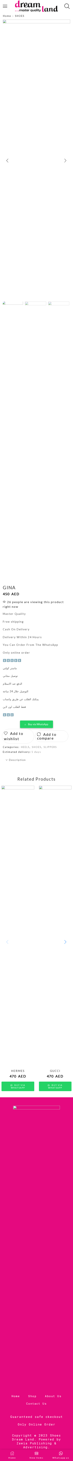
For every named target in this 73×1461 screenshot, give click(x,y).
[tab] (36, 760)
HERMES (18, 1070)
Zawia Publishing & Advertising (37, 1445)
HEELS (25, 747)
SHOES (20, 15)
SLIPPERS (50, 747)
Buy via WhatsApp (38, 724)
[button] (7, 160)
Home (7, 15)
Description (17, 759)
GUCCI (55, 1070)
